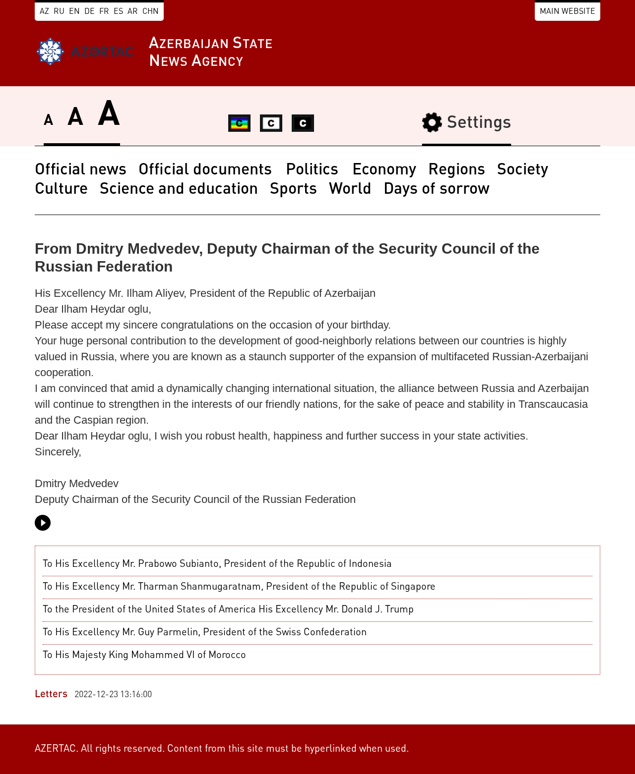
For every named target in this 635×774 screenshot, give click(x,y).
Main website (567, 12)
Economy (384, 170)
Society (522, 170)
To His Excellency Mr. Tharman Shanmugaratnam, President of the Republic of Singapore (239, 587)
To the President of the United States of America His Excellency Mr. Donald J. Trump (228, 610)
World (350, 190)
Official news (81, 170)
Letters (51, 695)
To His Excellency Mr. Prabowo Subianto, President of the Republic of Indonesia (217, 564)
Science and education (179, 190)
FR (104, 12)
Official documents (207, 170)
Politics (314, 170)
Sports (293, 190)
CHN (150, 12)
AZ (44, 12)
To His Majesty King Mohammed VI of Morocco (144, 656)
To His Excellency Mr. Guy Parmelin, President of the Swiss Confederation (205, 633)
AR (132, 12)
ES (118, 12)
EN (74, 12)
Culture (61, 190)
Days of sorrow (436, 190)
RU (59, 12)
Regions (456, 170)
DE (89, 12)
